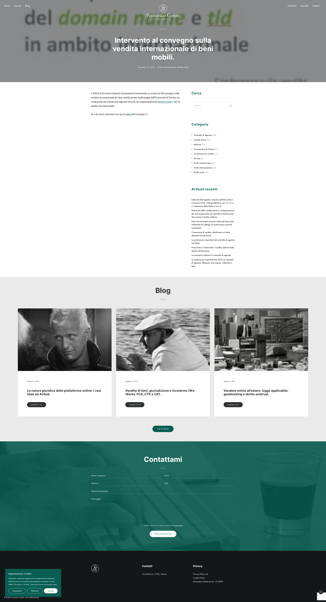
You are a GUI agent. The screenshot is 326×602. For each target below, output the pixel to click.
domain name (165, 101)
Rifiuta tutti (34, 591)
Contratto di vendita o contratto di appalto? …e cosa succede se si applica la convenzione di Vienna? (259, 394)
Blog (27, 6)
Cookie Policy (199, 577)
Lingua (316, 6)
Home (7, 6)
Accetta (50, 591)
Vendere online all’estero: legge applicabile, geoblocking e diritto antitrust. (59, 392)
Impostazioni (17, 591)
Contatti (305, 6)
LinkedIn (292, 6)
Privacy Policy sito (200, 574)
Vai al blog (163, 429)
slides (128, 114)
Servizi (17, 6)
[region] (33, 583)
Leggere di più (36, 405)
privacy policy (178, 525)
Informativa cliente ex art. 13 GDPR (208, 581)
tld (175, 101)
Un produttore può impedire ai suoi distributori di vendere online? (161, 392)
